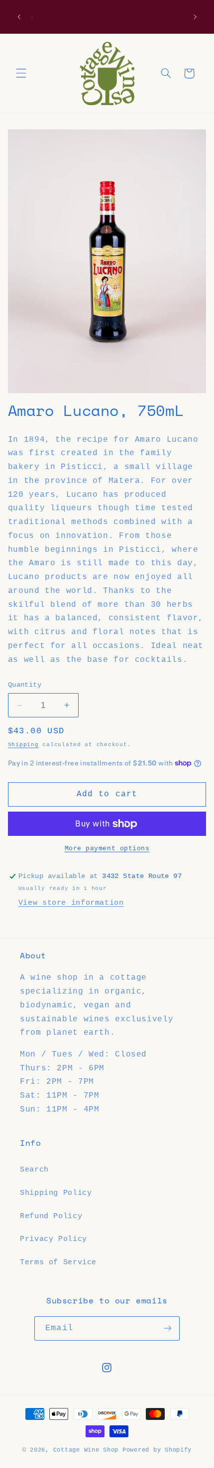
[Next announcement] (195, 17)
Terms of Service (58, 1262)
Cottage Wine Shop (86, 1450)
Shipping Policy (56, 1193)
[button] (20, 73)
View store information (71, 903)
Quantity (24, 685)
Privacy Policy (53, 1239)
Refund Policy (51, 1216)
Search (34, 1170)
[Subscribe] (167, 1328)
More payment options (107, 848)
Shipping (23, 745)
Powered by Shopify (157, 1450)
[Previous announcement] (19, 17)
